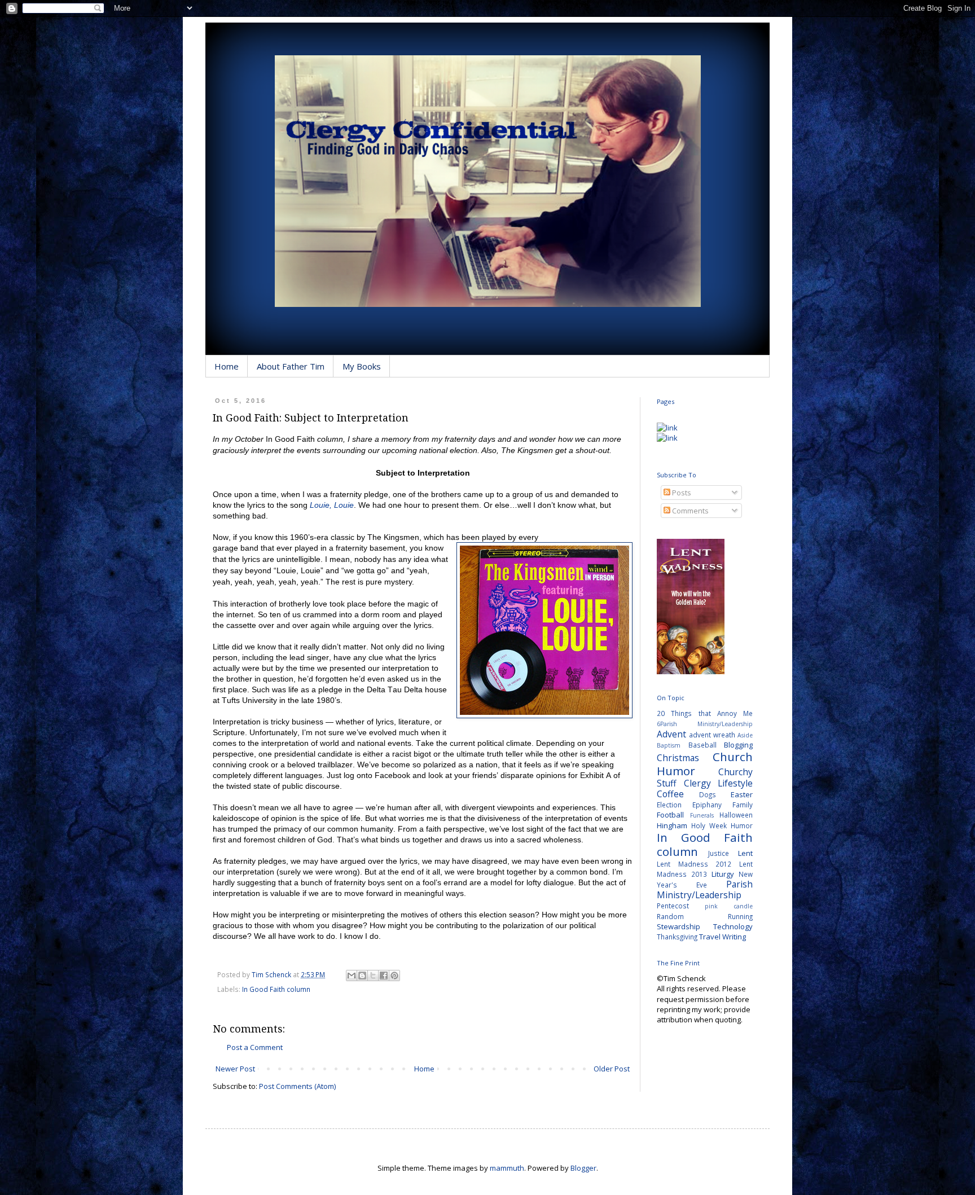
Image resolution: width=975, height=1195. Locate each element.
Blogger (583, 1168)
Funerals (702, 815)
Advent (671, 734)
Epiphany (707, 804)
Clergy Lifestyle (718, 783)
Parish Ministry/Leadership (705, 889)
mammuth (507, 1168)
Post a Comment (255, 1047)
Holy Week (709, 825)
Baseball (702, 744)
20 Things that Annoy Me (705, 713)
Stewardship (678, 926)
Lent (745, 853)
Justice (718, 853)
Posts (680, 492)
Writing (734, 937)
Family (742, 804)
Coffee (670, 794)
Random (670, 916)
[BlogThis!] (362, 975)
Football (670, 815)
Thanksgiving (677, 936)
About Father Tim (290, 366)
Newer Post (235, 1069)
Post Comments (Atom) (297, 1086)
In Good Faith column (276, 989)
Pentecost (673, 905)
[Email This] (351, 975)
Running (740, 916)
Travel (710, 937)
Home (226, 366)
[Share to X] (373, 975)
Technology (733, 926)
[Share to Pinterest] (394, 975)
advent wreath (712, 734)
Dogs (707, 794)
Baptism (668, 745)
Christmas (678, 758)
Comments (689, 511)
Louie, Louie (332, 504)
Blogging (738, 745)
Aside (745, 735)
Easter (742, 794)
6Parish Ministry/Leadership (705, 724)
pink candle (729, 906)
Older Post (612, 1069)
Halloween (736, 814)
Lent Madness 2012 (694, 863)
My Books (361, 366)
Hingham (672, 825)
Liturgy (723, 874)
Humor (742, 825)
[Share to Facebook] (383, 975)
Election (669, 804)
